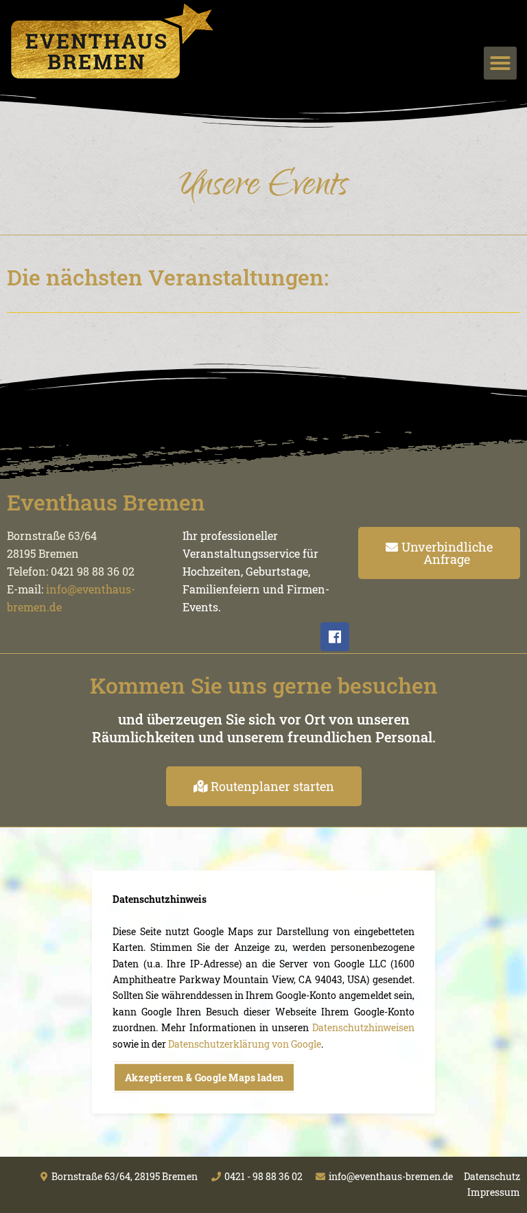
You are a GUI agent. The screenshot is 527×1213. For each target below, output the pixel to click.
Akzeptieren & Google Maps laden (204, 1077)
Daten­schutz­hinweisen (363, 1027)
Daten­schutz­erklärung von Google (244, 1043)
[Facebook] (334, 636)
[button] (500, 63)
